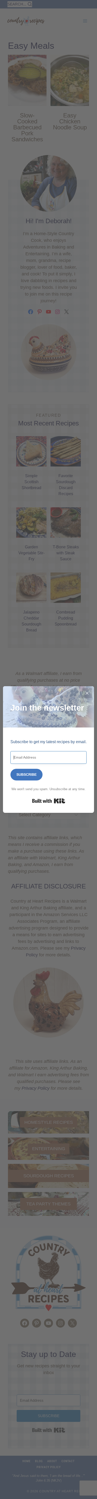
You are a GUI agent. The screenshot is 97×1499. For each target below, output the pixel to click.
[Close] (87, 693)
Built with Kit (48, 800)
